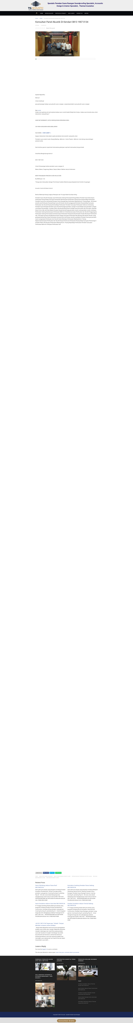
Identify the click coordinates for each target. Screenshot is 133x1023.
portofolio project (60, 13)
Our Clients (71, 13)
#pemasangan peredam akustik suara (82, 876)
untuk (39, 110)
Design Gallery (49, 13)
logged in (44, 949)
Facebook (46, 872)
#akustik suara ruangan (46, 876)
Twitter (52, 872)
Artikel (87, 13)
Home (41, 13)
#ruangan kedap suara (52, 877)
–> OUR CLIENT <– (46, 133)
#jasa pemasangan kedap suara (62, 876)
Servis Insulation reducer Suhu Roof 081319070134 (50, 903)
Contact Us (80, 13)
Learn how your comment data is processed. (67, 952)
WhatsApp (59, 872)
